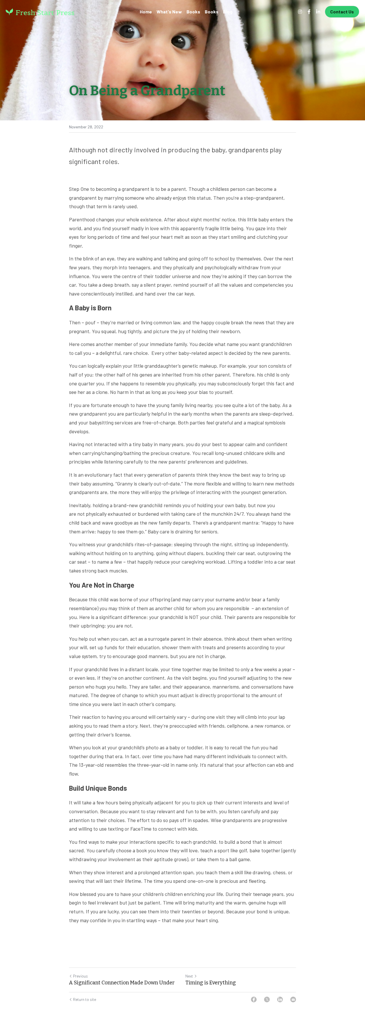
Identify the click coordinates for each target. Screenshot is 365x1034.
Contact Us (342, 11)
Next (189, 976)
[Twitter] (267, 999)
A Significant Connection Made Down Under (122, 983)
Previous (80, 976)
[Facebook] (254, 999)
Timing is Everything (210, 983)
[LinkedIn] (280, 999)
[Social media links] (300, 11)
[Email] (293, 999)
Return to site (84, 999)
